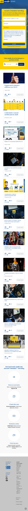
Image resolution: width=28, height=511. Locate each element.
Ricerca (21, 64)
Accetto (6, 39)
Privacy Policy (9, 35)
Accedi (14, 44)
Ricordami (6, 27)
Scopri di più (20, 94)
